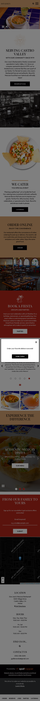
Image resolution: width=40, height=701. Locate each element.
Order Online (20, 356)
